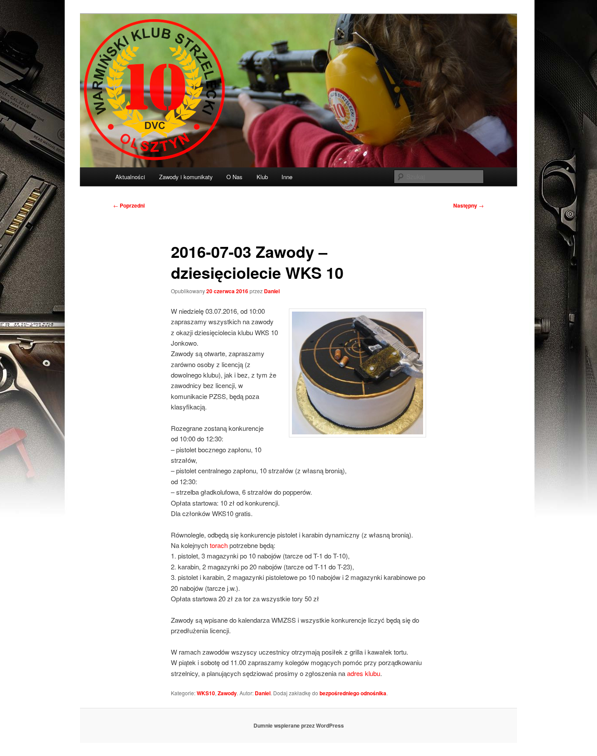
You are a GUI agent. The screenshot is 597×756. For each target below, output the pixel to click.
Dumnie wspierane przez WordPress (298, 725)
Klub (262, 177)
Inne (286, 177)
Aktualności (130, 177)
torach (219, 545)
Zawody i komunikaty (186, 177)
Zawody (227, 693)
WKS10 (206, 693)
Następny (468, 205)
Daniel (272, 291)
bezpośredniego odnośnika (352, 693)
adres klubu (363, 673)
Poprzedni (129, 205)
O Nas (234, 177)
